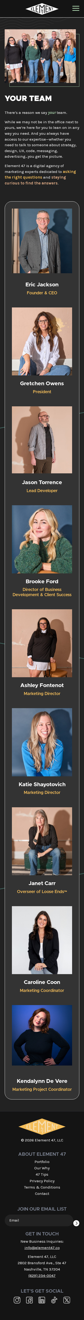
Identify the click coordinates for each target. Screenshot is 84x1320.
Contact (42, 1193)
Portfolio (42, 1161)
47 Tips (42, 1174)
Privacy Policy (42, 1180)
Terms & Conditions (42, 1187)
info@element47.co (42, 1247)
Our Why (42, 1168)
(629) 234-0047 (42, 1275)
